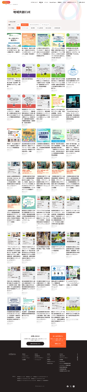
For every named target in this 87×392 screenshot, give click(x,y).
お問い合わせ (82, 2)
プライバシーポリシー (64, 357)
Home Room (62, 361)
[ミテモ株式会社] (6, 2)
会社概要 (24, 359)
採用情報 (61, 359)
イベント (49, 355)
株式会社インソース (20, 376)
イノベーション (25, 28)
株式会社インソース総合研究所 (42, 380)
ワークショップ (45, 24)
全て (18, 24)
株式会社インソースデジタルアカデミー (40, 376)
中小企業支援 (40, 28)
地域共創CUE (25, 24)
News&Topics (50, 363)
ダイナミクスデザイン (34, 24)
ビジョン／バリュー (26, 357)
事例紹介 (49, 359)
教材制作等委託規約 (63, 367)
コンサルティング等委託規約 (65, 365)
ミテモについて (25, 355)
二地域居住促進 (57, 28)
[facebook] (67, 386)
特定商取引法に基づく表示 (65, 371)
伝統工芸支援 (48, 28)
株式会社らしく (28, 376)
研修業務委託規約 (63, 369)
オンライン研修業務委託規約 (65, 363)
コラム (48, 357)
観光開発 (33, 28)
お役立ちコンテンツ (51, 361)
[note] (74, 386)
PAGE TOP (77, 358)
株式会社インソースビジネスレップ (23, 378)
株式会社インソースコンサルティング (37, 378)
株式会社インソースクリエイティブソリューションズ (26, 380)
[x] (70, 386)
